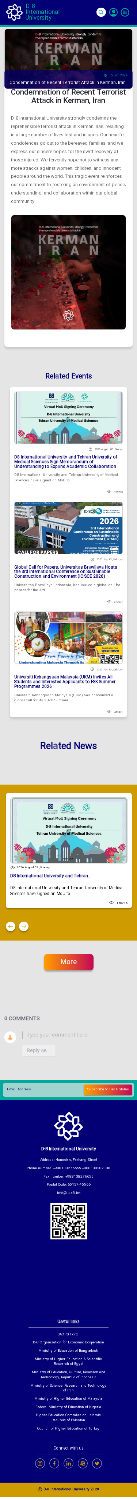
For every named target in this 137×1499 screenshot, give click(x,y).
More (68, 962)
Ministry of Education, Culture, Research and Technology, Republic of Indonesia (68, 1375)
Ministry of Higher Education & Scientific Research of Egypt (68, 1362)
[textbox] (77, 1035)
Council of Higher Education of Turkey (68, 1429)
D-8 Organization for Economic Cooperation (68, 1343)
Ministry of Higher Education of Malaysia (68, 1399)
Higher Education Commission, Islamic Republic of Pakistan (68, 1418)
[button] (10, 926)
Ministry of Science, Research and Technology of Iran (68, 1389)
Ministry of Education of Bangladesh (68, 1351)
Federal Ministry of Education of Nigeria (68, 1407)
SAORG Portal (68, 1335)
